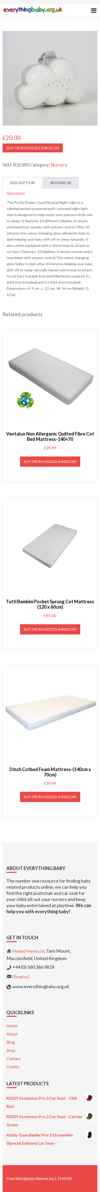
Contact (13, 1058)
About (12, 1033)
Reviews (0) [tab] (60, 183)
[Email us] (20, 976)
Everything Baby (33, 14)
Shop (10, 1050)
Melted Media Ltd (28, 951)
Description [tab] (22, 183)
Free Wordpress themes (27, 1178)
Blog (10, 1042)
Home (11, 1025)
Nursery (59, 165)
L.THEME (63, 1178)
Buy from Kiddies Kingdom (33, 148)
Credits (12, 1066)
